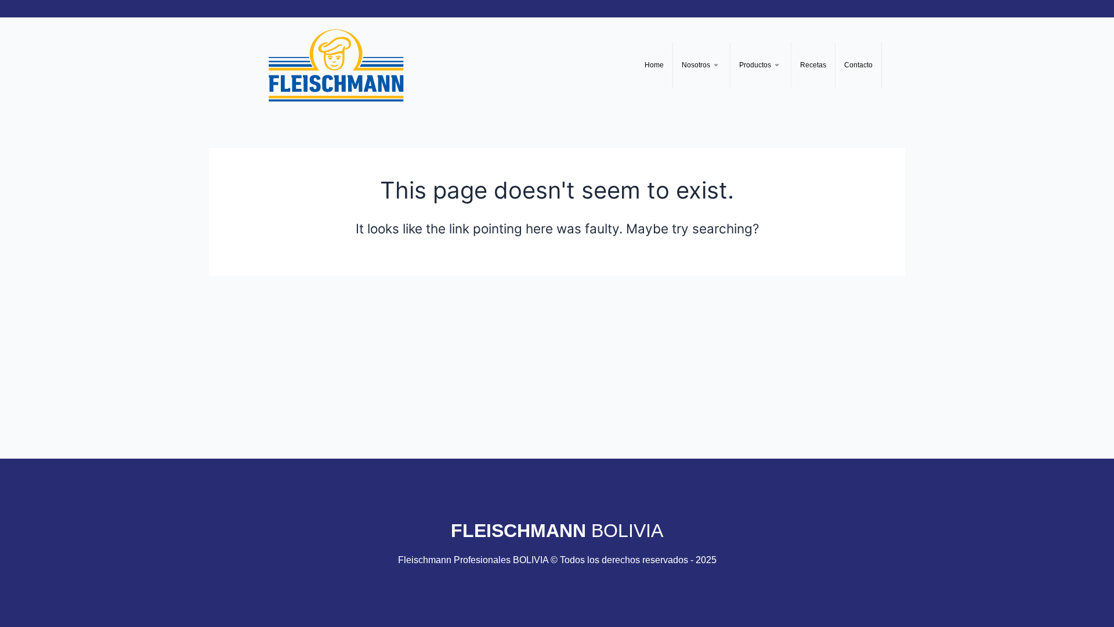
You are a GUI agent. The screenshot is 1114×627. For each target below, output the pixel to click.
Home (654, 65)
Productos (755, 65)
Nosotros (696, 65)
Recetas (813, 65)
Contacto (858, 65)
